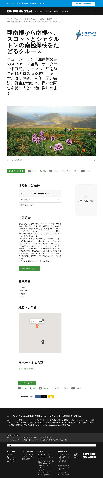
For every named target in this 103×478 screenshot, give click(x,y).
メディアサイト (64, 454)
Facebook (13, 459)
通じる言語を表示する (27, 369)
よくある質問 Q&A (44, 454)
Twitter (12, 454)
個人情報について (44, 472)
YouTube (12, 462)
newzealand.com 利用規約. (59, 425)
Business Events (63, 466)
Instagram (13, 457)
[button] (39, 12)
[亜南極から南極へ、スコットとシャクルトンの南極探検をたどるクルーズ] (86, 35)
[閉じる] (43, 320)
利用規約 (41, 470)
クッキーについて (44, 475)
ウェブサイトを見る (16, 171)
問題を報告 (26, 459)
